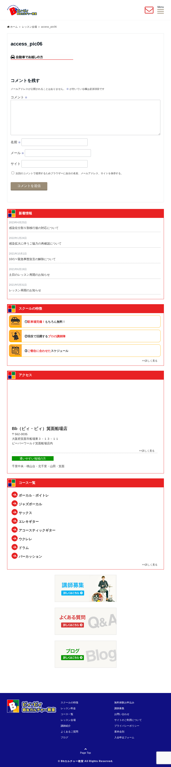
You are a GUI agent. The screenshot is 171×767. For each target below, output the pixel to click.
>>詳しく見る (149, 360)
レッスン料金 (68, 708)
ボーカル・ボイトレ (34, 495)
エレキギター (29, 521)
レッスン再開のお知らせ (25, 290)
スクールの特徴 (69, 702)
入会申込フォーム (124, 737)
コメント (19, 97)
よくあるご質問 (69, 731)
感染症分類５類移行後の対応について (34, 228)
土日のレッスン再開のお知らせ (29, 274)
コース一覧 (67, 714)
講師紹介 (66, 725)
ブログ (64, 737)
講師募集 (119, 708)
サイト (16, 164)
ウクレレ (25, 539)
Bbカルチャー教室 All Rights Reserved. (87, 761)
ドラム (24, 548)
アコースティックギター (37, 530)
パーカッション (30, 556)
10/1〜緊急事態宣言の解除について (32, 259)
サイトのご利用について (128, 720)
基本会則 (119, 731)
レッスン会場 (68, 720)
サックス (25, 513)
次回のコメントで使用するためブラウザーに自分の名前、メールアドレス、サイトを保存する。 (69, 173)
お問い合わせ (121, 714)
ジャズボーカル (30, 504)
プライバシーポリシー (126, 725)
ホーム (14, 26)
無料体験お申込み (124, 702)
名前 (16, 142)
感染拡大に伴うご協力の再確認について (35, 243)
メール (17, 153)
